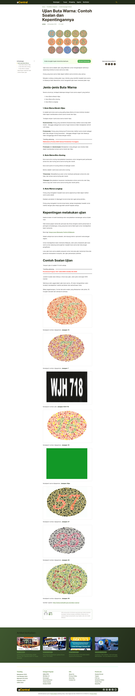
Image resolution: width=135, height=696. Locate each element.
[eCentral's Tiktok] (113, 690)
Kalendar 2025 (21, 680)
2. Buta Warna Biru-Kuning (24, 66)
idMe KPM (46, 674)
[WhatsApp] (115, 64)
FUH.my (97, 678)
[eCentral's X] (110, 690)
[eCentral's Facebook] (104, 690)
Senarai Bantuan (47, 680)
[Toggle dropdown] (60, 2)
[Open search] (116, 2)
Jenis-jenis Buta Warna (23, 63)
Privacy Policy (73, 676)
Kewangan (46, 678)
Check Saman (47, 682)
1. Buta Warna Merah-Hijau (24, 64)
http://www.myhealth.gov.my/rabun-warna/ (66, 602)
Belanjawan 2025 (22, 674)
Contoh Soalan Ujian (22, 72)
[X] (109, 64)
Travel (65, 2)
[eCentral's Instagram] (107, 690)
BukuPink (97, 683)
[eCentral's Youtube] (115, 690)
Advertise (72, 678)
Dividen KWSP (47, 683)
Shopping (72, 2)
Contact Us (72, 680)
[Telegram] (112, 64)
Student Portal (99, 674)
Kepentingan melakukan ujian (24, 70)
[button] (26, 61)
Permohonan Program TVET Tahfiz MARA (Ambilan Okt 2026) (60, 271)
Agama (79, 2)
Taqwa (97, 676)
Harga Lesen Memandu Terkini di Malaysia (61, 232)
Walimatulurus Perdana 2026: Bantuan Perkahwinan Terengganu (61, 141)
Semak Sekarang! (84, 61)
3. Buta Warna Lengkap (23, 68)
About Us (71, 674)
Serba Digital (54, 693)
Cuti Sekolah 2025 (22, 676)
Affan (43, 24)
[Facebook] (106, 64)
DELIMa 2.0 (46, 676)
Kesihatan (86, 2)
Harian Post (98, 682)
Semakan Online (99, 680)
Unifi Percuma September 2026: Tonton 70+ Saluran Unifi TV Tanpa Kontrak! (27, 656)
